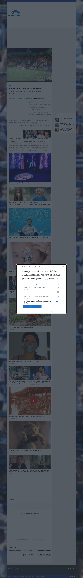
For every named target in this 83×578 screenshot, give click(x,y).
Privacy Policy (49, 311)
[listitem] (41, 284)
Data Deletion (34, 311)
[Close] (64, 267)
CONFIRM (32, 306)
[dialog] (41, 289)
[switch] (57, 287)
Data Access (41, 311)
